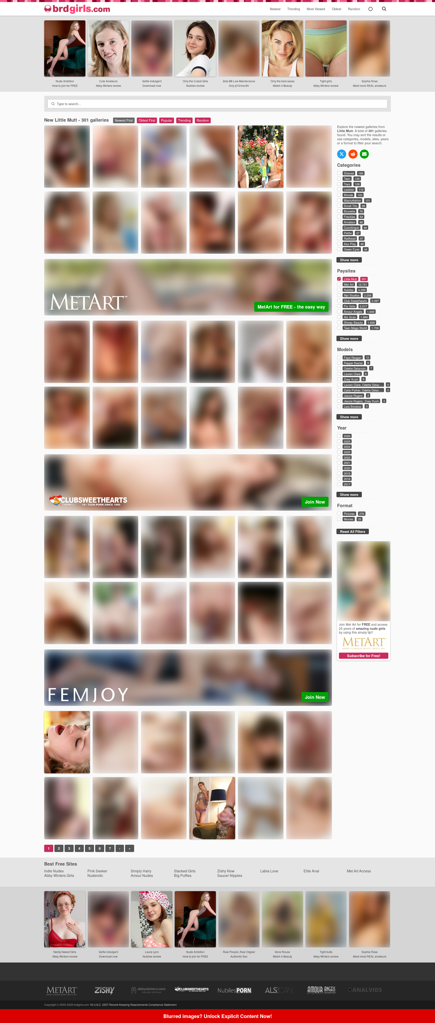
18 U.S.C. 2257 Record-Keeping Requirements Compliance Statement (133, 1004)
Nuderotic (95, 875)
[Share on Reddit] (353, 154)
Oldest (336, 9)
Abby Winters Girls (59, 875)
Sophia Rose (370, 81)
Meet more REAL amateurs (369, 85)
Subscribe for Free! (363, 655)
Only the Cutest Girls (195, 81)
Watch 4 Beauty (282, 85)
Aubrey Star (223, 636)
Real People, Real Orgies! (239, 952)
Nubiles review (195, 85)
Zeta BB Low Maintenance (239, 81)
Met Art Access (359, 870)
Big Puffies (182, 875)
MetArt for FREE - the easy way (291, 306)
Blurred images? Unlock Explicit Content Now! (217, 1016)
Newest (275, 9)
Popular (166, 120)
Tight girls (326, 81)
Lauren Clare (153, 636)
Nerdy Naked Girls (64, 952)
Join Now (315, 501)
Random (354, 9)
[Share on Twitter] (341, 154)
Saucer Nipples (229, 875)
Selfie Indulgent (152, 81)
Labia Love (269, 870)
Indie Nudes (54, 870)
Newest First (124, 120)
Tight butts (326, 952)
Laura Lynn (152, 952)
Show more (349, 259)
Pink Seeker (97, 870)
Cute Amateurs (108, 81)
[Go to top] (422, 1008)
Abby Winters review (108, 85)
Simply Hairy (141, 870)
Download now (152, 85)
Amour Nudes (142, 875)
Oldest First (147, 120)
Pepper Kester (202, 570)
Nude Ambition (65, 81)
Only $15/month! (239, 85)
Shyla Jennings (58, 246)
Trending (293, 9)
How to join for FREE (65, 85)
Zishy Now (225, 870)
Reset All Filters (352, 531)
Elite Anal (311, 870)
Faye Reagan (202, 180)
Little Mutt (76, 180)
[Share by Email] (364, 154)
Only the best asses (283, 81)
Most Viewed (316, 9)
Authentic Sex (238, 956)
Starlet (170, 246)
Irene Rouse (282, 952)
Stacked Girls (185, 870)
